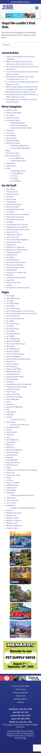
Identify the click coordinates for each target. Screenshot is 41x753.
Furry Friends (11, 392)
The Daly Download (13, 252)
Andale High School (18, 171)
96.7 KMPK (10, 336)
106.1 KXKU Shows (13, 308)
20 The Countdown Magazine (17, 240)
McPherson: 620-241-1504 (20, 722)
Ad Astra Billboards (13, 356)
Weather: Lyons (12, 523)
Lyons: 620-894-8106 (20, 719)
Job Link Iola (10, 422)
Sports (8, 168)
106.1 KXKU (10, 306)
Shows (8, 478)
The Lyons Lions (12, 192)
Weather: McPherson (14, 526)
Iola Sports (10, 133)
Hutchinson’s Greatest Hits (16, 272)
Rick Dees (9, 275)
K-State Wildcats (17, 173)
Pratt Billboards (12, 460)
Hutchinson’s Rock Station (16, 262)
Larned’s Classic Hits (13, 242)
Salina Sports (11, 166)
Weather (9, 510)
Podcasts (9, 457)
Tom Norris (10, 212)
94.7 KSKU (10, 321)
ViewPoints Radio (12, 207)
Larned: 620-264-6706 (20, 715)
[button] (36, 8)
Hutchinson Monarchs (19, 125)
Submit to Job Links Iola (19, 425)
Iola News (10, 130)
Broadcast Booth (12, 374)
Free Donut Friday (12, 389)
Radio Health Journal (13, 204)
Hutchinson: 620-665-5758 (20, 709)
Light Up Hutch (11, 432)
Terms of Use (11, 503)
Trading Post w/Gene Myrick (16, 227)
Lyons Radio (10, 442)
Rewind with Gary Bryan (15, 217)
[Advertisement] (20, 15)
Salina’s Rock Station (14, 235)
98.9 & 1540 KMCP (13, 341)
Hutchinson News (12, 118)
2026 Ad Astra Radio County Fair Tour (20, 311)
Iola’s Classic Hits (12, 237)
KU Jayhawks (15, 181)
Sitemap (9, 480)
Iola (7, 409)
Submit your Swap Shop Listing (22, 495)
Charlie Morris (11, 202)
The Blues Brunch (12, 260)
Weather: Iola (11, 515)
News (8, 151)
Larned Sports (11, 138)
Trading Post (11, 505)
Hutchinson (10, 404)
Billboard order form (13, 372)
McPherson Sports (13, 143)
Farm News (10, 115)
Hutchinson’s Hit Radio (14, 265)
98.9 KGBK (10, 346)
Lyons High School (17, 158)
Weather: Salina (12, 528)
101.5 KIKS (10, 301)
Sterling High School (18, 161)
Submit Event (11, 488)
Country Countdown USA (15, 278)
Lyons (8, 437)
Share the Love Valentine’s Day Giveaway (21, 470)
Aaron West (10, 189)
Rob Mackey (10, 245)
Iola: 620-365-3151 (20, 712)
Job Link (9, 417)
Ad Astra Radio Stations (20, 2)
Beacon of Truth (12, 232)
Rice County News (13, 153)
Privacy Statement (13, 462)
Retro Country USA (13, 283)
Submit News (11, 490)
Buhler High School (18, 123)
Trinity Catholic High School (21, 128)
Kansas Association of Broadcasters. (20, 733)
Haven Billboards (12, 399)
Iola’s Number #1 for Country (17, 225)
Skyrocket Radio (26, 731)
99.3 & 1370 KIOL (12, 351)
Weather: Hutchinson (14, 513)
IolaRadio (9, 415)
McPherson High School (19, 146)
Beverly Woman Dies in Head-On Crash (21, 92)
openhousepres (12, 455)
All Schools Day (12, 367)
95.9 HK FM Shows (13, 334)
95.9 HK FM (10, 331)
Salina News (10, 163)
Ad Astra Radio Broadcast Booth (18, 359)
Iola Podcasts (11, 412)
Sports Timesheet (13, 483)
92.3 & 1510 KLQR (12, 316)
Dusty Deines (11, 199)
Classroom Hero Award (14, 377)
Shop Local (10, 473)
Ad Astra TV (10, 361)
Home (8, 402)
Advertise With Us (12, 364)
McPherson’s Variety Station (17, 250)
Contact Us (10, 382)
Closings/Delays (12, 379)
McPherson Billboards (14, 450)
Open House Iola (12, 452)
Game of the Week (13, 394)
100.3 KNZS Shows (13, 298)
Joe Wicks (9, 197)
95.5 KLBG (10, 326)
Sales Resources (12, 465)
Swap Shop (10, 280)
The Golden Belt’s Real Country (17, 230)
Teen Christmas (12, 500)
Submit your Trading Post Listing (23, 508)
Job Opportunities (12, 427)
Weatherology (20, 738)
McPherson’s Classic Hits (15, 247)
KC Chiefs (14, 176)
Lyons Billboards (12, 440)
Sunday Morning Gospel (15, 209)
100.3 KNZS (10, 296)
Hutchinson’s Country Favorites (18, 288)
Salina (8, 468)
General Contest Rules (14, 397)
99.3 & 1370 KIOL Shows (15, 354)
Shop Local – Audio (13, 475)
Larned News (11, 135)
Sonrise (9, 285)
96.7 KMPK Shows (13, 339)
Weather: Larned (12, 518)
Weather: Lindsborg (13, 521)
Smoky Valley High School (20, 148)
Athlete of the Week (13, 113)
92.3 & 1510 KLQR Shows (15, 319)
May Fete (9, 445)
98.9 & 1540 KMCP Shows (15, 344)
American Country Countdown (17, 214)
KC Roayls (14, 178)
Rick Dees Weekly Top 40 (15, 267)
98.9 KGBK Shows (13, 349)
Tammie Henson (12, 194)
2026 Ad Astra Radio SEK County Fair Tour (21, 314)
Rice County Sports (13, 156)
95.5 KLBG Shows (12, 329)
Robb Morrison (11, 255)
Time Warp (10, 257)
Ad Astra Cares (11, 110)
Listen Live (10, 435)
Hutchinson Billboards (14, 407)
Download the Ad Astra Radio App (18, 384)
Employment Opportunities (16, 387)
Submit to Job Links (18, 420)
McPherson (10, 447)
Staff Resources (12, 485)
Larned (8, 430)
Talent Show (10, 498)
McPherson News (12, 141)
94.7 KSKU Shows (12, 324)
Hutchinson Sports (13, 120)
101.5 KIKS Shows (12, 303)
